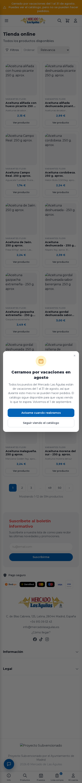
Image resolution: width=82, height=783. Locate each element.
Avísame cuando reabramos (41, 412)
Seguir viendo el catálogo (41, 423)
